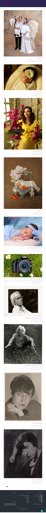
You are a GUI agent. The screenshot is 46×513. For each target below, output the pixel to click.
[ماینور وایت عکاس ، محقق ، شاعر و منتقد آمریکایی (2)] (23, 344)
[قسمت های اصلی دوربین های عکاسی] (23, 265)
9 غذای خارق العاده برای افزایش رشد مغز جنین (34, 247)
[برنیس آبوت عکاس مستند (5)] (23, 453)
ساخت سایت (24, 509)
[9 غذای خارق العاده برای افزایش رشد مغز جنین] (23, 231)
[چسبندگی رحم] (23, 77)
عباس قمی (40, 61)
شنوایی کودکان (39, 58)
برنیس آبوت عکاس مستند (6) (37, 423)
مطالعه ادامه (5, 61)
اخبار (34, 61)
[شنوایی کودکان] (23, 33)
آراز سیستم (21, 509)
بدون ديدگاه (29, 61)
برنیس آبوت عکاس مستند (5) (37, 479)
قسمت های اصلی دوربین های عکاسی (36, 279)
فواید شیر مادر (40, 210)
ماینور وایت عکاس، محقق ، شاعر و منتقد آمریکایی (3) (33, 318)
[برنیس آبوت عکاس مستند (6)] (23, 396)
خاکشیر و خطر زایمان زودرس (37, 151)
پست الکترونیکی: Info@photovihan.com (37, 504)
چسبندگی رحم (40, 91)
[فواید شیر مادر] (23, 183)
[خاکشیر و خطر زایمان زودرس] (23, 123)
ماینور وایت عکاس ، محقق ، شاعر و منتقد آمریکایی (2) (33, 365)
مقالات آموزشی (32, 61)
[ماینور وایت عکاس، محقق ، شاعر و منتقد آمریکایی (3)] (23, 301)
